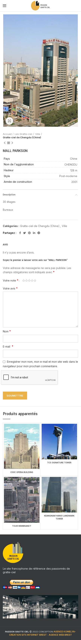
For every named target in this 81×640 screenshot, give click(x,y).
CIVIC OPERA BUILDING (21, 472)
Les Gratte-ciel (23, 133)
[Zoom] (9, 121)
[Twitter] (24, 232)
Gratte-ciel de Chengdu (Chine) (22, 137)
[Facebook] (20, 232)
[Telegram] (38, 232)
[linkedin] (34, 232)
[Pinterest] (29, 232)
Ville (37, 133)
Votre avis (10, 288)
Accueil (7, 133)
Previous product (5, 143)
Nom (7, 331)
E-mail (8, 346)
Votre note (10, 280)
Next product (12, 143)
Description (9, 194)
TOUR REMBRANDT (21, 526)
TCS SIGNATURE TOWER (59, 462)
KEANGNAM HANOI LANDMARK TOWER (59, 517)
